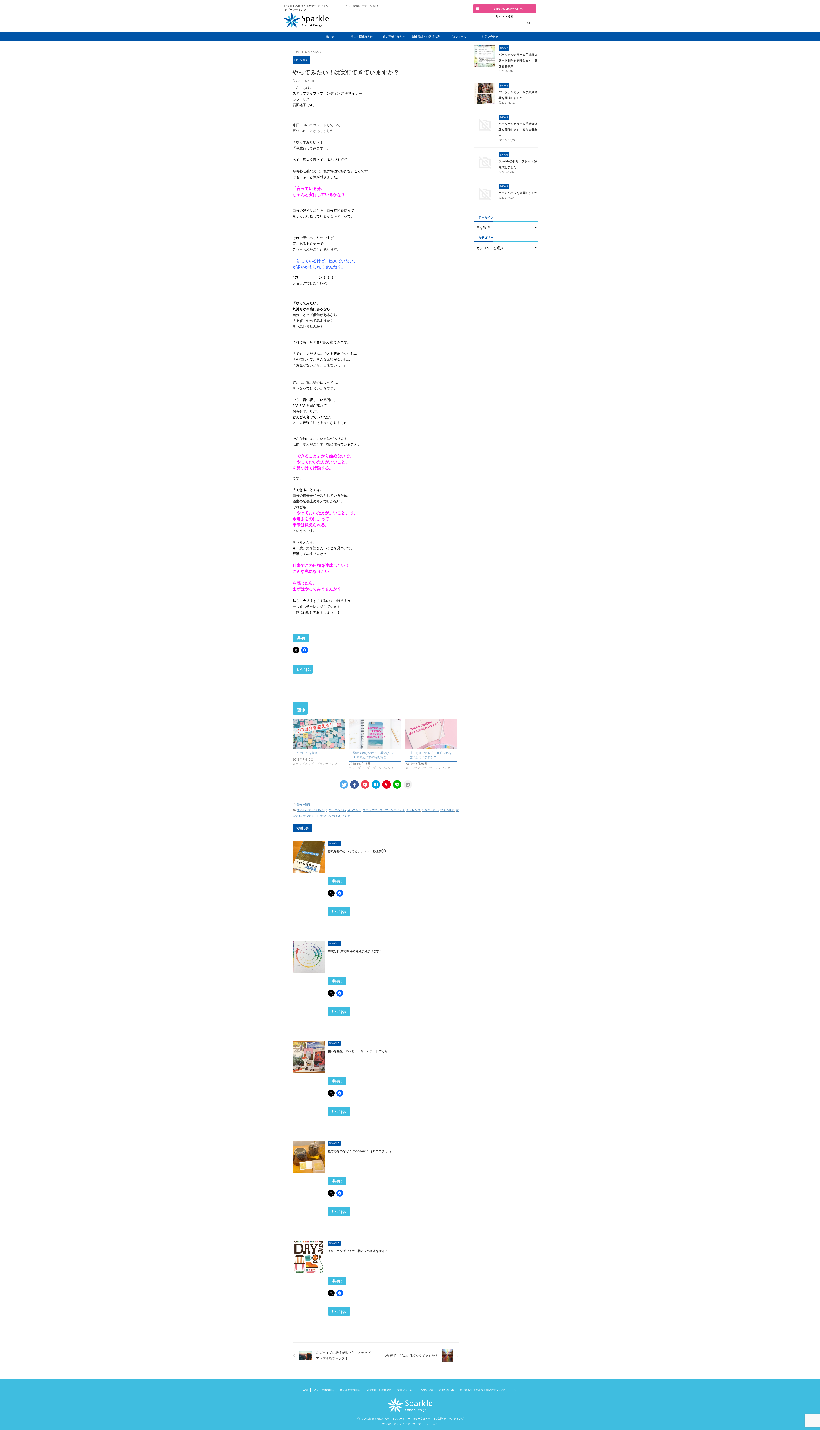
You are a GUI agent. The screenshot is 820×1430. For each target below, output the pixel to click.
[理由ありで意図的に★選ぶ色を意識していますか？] (431, 734)
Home (330, 36)
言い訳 (346, 816)
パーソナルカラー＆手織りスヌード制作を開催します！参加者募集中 (518, 60)
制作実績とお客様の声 (426, 36)
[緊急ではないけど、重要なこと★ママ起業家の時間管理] (375, 734)
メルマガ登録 (425, 1390)
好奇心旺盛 (447, 810)
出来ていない (430, 810)
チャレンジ (413, 810)
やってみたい (337, 810)
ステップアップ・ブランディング (384, 810)
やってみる (354, 810)
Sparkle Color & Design (312, 810)
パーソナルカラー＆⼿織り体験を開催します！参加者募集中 (518, 129)
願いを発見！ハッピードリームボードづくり (358, 1051)
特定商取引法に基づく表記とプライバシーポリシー (489, 1390)
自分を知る (303, 804)
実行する (308, 816)
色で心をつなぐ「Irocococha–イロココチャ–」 (360, 1151)
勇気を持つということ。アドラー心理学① (357, 851)
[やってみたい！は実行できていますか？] (376, 784)
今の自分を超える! (309, 753)
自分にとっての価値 (327, 816)
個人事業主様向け (394, 36)
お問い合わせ (490, 36)
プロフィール (458, 36)
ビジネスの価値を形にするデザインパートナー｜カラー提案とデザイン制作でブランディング (410, 1418)
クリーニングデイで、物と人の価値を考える (358, 1251)
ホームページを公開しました (518, 193)
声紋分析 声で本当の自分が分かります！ (355, 951)
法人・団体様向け (362, 36)
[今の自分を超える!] (319, 734)
